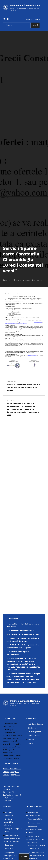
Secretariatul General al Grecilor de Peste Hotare (35, 839)
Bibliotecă (32, 728)
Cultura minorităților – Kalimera (9, 822)
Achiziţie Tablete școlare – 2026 (24, 634)
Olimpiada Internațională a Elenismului (10, 855)
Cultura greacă (34, 732)
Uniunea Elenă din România (25, 5)
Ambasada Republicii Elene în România (34, 830)
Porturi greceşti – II (11, 775)
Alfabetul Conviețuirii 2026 (21, 631)
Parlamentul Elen (35, 819)
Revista (31, 739)
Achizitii (8, 280)
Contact (38, 19)
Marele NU (9, 849)
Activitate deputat (35, 724)
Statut (30, 743)
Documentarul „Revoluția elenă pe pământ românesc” (11, 838)
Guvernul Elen (34, 823)
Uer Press (38, 280)
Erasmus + (9, 845)
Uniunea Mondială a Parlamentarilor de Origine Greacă (35, 855)
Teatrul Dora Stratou (12, 769)
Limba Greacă (34, 735)
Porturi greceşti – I (11, 772)
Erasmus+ (29, 19)
